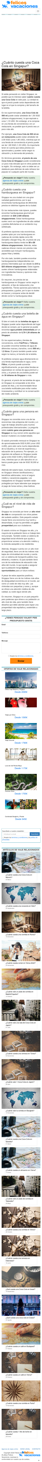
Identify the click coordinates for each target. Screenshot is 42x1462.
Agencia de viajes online (10, 1449)
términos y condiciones (25, 656)
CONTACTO (36, 1449)
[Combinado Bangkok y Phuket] (21, 804)
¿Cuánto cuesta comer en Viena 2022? (21, 963)
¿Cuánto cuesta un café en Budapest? (20, 1346)
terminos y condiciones (19, 837)
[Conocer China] (21, 784)
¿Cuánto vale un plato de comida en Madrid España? (19, 992)
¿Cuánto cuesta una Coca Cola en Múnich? (19, 876)
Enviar (21, 660)
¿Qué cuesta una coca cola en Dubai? (20, 1317)
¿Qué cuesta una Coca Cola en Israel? (20, 1289)
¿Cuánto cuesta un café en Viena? (19, 1375)
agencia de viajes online (13, 180)
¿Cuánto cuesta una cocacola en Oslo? (21, 906)
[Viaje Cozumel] (21, 731)
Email (4, 624)
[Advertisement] (21, 38)
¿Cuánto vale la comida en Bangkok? (20, 1110)
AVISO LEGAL (25, 1449)
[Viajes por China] (21, 702)
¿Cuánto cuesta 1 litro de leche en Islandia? (19, 1432)
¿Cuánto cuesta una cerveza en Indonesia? (18, 1259)
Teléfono (4, 633)
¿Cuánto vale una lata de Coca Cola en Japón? (21, 1023)
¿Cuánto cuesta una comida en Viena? (20, 1229)
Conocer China (9, 791)
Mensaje (4, 641)
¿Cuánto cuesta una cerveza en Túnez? (21, 1053)
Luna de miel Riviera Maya (13, 766)
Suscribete (34, 834)
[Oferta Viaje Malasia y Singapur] (21, 683)
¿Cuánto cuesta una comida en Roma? (21, 934)
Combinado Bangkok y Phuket (14, 816)
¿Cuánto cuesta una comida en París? (20, 1403)
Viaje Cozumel (9, 740)
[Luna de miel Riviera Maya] (21, 754)
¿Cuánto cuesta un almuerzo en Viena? (21, 1170)
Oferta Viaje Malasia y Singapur (15, 689)
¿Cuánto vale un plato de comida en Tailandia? (19, 1199)
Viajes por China (10, 715)
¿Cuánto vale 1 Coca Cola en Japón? (20, 1082)
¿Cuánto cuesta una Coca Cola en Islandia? (19, 1140)
